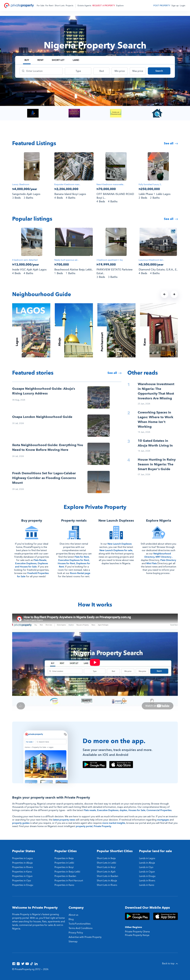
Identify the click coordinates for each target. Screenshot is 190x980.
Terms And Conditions (80, 928)
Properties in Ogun (22, 876)
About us (73, 915)
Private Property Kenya (137, 935)
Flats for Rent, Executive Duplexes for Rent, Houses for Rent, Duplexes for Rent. (74, 561)
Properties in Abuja (22, 862)
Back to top (168, 963)
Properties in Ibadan (65, 876)
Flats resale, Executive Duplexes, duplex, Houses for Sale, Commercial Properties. (128, 810)
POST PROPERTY (161, 5)
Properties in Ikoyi (64, 867)
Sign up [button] (175, 5)
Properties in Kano (22, 871)
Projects (69, 5)
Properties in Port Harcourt (68, 880)
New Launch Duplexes (119, 543)
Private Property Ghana (137, 931)
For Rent (49, 5)
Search (159, 71)
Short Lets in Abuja (107, 880)
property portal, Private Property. (93, 826)
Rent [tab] (40, 60)
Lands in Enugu (147, 876)
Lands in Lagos (147, 858)
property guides (21, 823)
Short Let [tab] (58, 60)
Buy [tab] (26, 60)
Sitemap (73, 941)
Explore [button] (120, 5)
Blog (71, 919)
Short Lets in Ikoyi (106, 867)
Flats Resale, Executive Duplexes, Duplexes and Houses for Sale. (31, 563)
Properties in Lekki (64, 862)
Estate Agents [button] (84, 5)
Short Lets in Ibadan (107, 876)
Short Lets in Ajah (106, 871)
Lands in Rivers (147, 880)
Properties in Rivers (22, 867)
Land (76, 60)
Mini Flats (151, 563)
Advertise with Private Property (85, 937)
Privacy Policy (76, 932)
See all (169, 143)
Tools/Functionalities (80, 923)
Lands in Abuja (147, 862)
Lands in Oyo (146, 867)
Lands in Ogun (147, 871)
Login (182, 5)
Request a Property (103, 5)
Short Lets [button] (60, 5)
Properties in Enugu (22, 885)
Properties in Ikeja (64, 858)
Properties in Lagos (22, 858)
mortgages (163, 819)
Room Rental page (80, 573)
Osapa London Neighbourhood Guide (42, 417)
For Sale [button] (40, 5)
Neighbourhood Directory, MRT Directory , (158, 555)
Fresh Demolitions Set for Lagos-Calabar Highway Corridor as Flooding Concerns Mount (44, 478)
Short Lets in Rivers (107, 885)
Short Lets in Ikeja (106, 858)
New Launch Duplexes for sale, (116, 550)
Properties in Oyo (21, 880)
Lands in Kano (146, 885)
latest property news (64, 819)
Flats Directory (168, 560)
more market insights (113, 823)
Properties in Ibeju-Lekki (67, 871)
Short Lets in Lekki (106, 862)
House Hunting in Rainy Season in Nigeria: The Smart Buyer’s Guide (157, 464)
